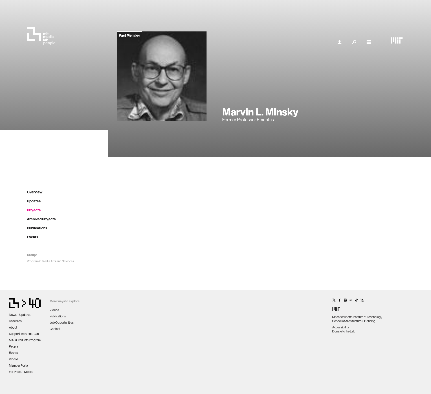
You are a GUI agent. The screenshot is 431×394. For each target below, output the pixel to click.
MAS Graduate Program (25, 340)
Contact (55, 329)
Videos (13, 359)
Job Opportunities (62, 323)
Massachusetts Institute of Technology (357, 317)
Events (32, 237)
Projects (34, 210)
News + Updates (20, 315)
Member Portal (19, 365)
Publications (37, 228)
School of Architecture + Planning (353, 321)
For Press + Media (21, 372)
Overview (34, 192)
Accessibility (340, 327)
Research (15, 321)
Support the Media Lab (24, 334)
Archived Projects (41, 219)
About (13, 327)
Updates (34, 201)
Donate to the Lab (343, 331)
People (13, 346)
